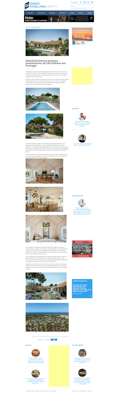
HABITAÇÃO (52, 13)
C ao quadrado (53, 391)
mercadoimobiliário (65, 336)
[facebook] (52, 339)
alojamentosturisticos (55, 336)
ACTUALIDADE (29, 13)
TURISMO (89, 13)
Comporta (48, 336)
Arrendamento (80, 281)
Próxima (47, 340)
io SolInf (47, 391)
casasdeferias (41, 336)
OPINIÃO (72, 13)
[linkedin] (56, 339)
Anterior (40, 340)
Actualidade (35, 336)
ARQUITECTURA (41, 13)
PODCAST (80, 13)
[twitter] (54, 339)
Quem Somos (75, 391)
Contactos (89, 391)
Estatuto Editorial (82, 391)
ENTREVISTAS (62, 13)
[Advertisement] (82, 75)
